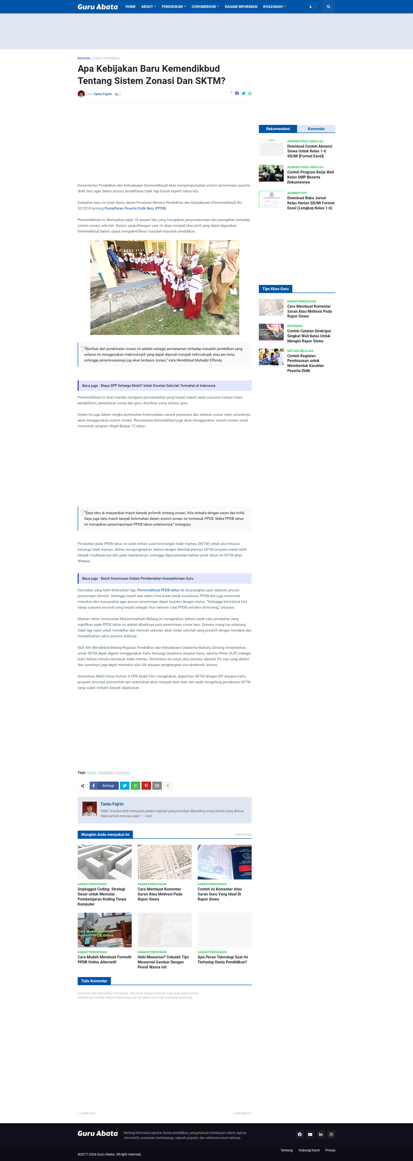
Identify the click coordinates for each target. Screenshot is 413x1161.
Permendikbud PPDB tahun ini (160, 590)
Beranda (84, 58)
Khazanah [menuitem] (273, 7)
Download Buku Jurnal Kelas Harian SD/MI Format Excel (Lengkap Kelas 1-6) (310, 203)
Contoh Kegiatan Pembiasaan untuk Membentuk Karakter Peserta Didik (305, 363)
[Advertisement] (206, 31)
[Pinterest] (146, 786)
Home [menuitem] (130, 7)
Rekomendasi (278, 129)
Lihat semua (243, 834)
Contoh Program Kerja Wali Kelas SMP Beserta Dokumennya (310, 177)
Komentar (316, 129)
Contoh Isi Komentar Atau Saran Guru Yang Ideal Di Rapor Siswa (220, 894)
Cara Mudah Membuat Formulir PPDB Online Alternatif (105, 959)
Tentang (287, 1150)
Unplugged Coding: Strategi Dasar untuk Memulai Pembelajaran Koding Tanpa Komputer (102, 896)
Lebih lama (241, 1113)
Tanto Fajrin (112, 803)
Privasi (330, 1150)
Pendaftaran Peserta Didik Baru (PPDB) (135, 208)
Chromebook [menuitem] (204, 7)
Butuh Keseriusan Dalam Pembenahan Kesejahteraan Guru (147, 578)
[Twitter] (243, 93)
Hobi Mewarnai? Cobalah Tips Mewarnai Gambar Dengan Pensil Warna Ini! (163, 962)
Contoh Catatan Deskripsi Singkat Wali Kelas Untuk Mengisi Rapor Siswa (309, 336)
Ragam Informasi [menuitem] (241, 7)
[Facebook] (237, 93)
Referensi (122, 772)
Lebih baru (88, 1113)
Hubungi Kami (309, 1150)
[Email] (157, 786)
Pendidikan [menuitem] (172, 7)
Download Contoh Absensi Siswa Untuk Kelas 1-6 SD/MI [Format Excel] (309, 151)
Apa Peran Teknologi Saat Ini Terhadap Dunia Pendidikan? (223, 959)
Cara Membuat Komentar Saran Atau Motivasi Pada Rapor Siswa (160, 894)
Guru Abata (105, 1154)
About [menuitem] (147, 7)
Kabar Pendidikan (106, 58)
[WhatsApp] (250, 93)
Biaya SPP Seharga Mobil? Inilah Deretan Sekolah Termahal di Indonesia (158, 385)
